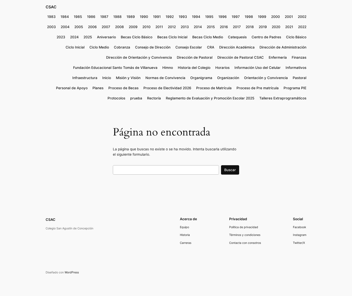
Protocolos (116, 98)
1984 (64, 17)
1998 (249, 17)
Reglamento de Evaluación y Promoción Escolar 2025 (210, 98)
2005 (78, 27)
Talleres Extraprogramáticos (282, 98)
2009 (133, 27)
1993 (183, 17)
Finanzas (299, 57)
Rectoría (154, 98)
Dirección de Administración (283, 47)
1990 (144, 17)
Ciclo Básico (296, 37)
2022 (302, 27)
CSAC (51, 6)
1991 (157, 17)
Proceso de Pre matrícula (257, 88)
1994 (196, 17)
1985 (78, 17)
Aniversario (106, 37)
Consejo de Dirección (152, 47)
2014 (198, 27)
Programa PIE (295, 88)
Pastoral (299, 78)
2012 (172, 27)
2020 (276, 27)
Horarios (222, 68)
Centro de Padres (266, 37)
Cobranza (122, 47)
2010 (146, 27)
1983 (51, 17)
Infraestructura (84, 78)
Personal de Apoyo (72, 88)
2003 (51, 27)
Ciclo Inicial (75, 47)
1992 (170, 17)
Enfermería (278, 57)
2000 (275, 17)
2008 (119, 27)
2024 (74, 37)
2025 (88, 37)
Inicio (106, 78)
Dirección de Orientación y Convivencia (139, 57)
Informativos (296, 68)
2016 (224, 27)
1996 (222, 17)
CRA (210, 47)
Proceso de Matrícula (214, 88)
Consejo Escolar (188, 47)
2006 (92, 27)
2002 (302, 17)
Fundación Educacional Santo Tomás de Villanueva (115, 68)
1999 (262, 17)
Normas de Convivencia (165, 78)
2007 (106, 27)
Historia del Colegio (194, 68)
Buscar (230, 170)
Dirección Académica (237, 47)
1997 (236, 17)
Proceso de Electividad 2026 (167, 88)
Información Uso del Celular (257, 68)
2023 (61, 37)
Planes (97, 88)
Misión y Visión (128, 78)
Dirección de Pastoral (194, 57)
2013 (185, 27)
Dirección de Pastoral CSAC (240, 57)
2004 (65, 27)
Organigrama (201, 78)
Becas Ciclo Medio (207, 37)
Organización (228, 78)
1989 (130, 17)
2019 (263, 27)
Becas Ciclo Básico (136, 37)
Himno (167, 68)
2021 (289, 27)
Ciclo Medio (99, 47)
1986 (91, 17)
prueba (136, 98)
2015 (211, 27)
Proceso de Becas (123, 88)
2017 (237, 27)
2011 (159, 27)
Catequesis (237, 37)
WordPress (72, 272)
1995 (209, 17)
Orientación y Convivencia (266, 78)
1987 (104, 17)
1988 (117, 17)
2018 (250, 27)
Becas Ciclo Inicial (172, 37)
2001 (289, 17)
